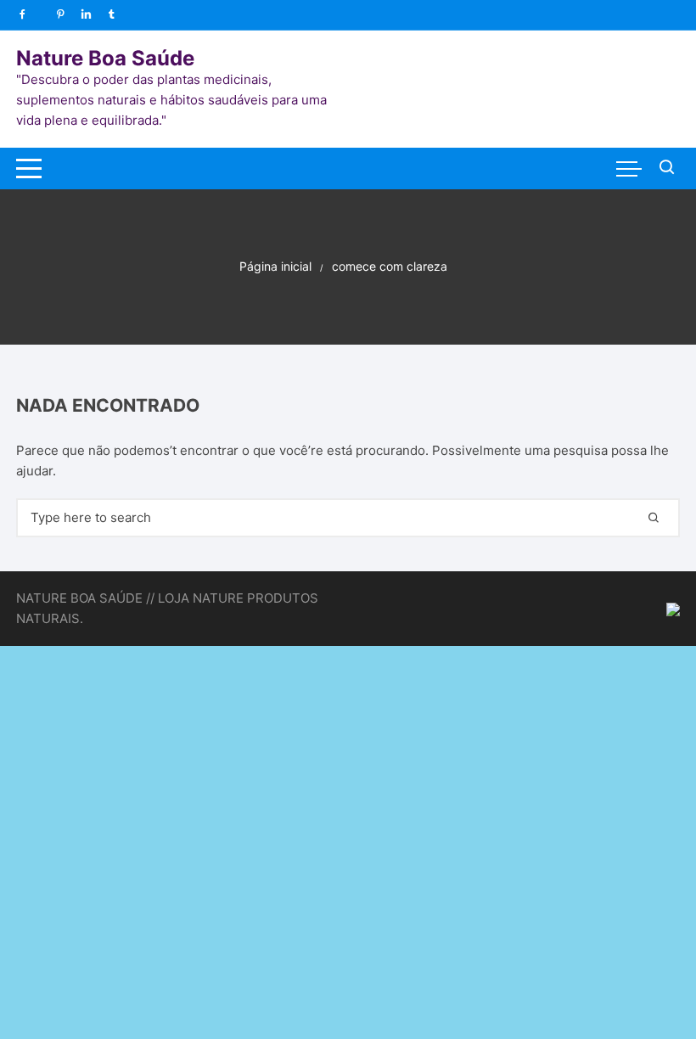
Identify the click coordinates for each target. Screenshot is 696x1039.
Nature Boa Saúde (105, 58)
